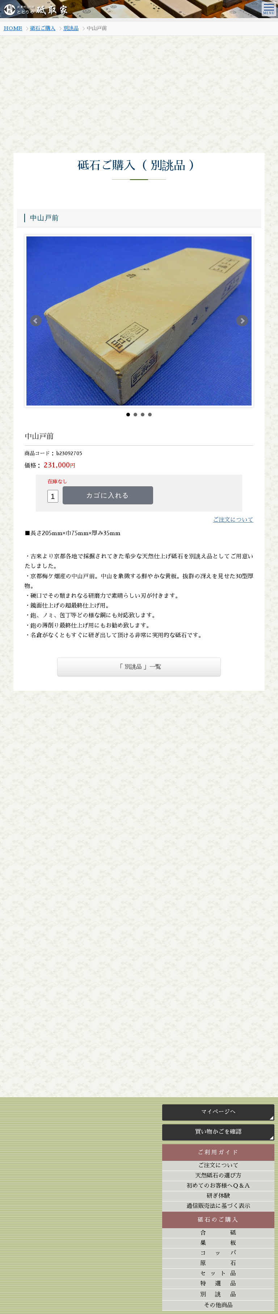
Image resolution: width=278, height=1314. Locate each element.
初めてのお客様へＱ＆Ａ (218, 1186)
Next (242, 321)
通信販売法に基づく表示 (218, 1206)
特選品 (218, 1283)
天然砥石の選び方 (218, 1176)
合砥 (218, 1233)
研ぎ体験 (218, 1196)
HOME (13, 28)
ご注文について (218, 1165)
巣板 (218, 1243)
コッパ (218, 1253)
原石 (218, 1263)
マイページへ (218, 1112)
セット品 (218, 1273)
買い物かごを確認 (218, 1132)
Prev (36, 321)
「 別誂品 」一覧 (139, 667)
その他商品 (218, 1305)
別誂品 (71, 28)
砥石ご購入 (42, 28)
